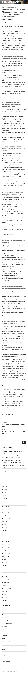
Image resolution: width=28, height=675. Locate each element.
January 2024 (5, 577)
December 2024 (6, 544)
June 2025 (4, 527)
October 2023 (5, 585)
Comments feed (6, 658)
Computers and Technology (9, 612)
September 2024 (6, 553)
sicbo (3, 629)
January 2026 (5, 507)
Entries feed (5, 655)
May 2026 (4, 495)
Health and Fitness (7, 620)
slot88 (4, 638)
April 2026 (5, 498)
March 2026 (5, 501)
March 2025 (5, 536)
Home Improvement (7, 623)
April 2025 (5, 533)
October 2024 (5, 550)
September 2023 (6, 588)
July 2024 (4, 559)
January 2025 (5, 542)
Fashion (4, 615)
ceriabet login (5, 93)
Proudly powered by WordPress (9, 671)
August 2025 (5, 521)
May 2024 (4, 565)
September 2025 (6, 518)
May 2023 (4, 600)
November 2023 (6, 582)
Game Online (5, 617)
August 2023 (5, 591)
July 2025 (4, 524)
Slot (3, 632)
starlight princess (6, 641)
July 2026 (4, 489)
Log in (3, 653)
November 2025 (6, 512)
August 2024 (5, 556)
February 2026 (6, 504)
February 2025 (6, 539)
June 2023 (4, 597)
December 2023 (6, 579)
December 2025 (6, 509)
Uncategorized (8, 414)
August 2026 (5, 486)
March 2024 (5, 571)
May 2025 (4, 530)
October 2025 (5, 515)
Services (4, 626)
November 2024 (6, 547)
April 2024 (5, 568)
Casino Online (5, 609)
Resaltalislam (10, 2)
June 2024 (4, 562)
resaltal (14, 7)
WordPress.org (6, 661)
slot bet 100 (5, 635)
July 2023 (4, 594)
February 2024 (6, 574)
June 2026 (4, 492)
